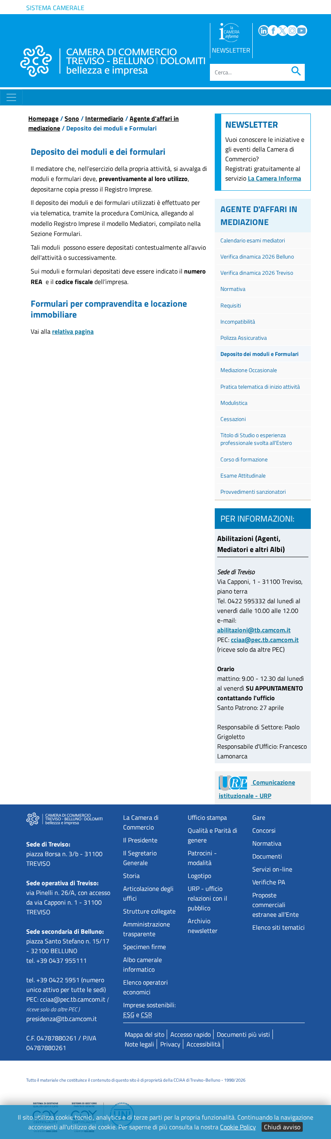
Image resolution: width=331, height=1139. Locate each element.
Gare (258, 817)
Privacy (170, 1044)
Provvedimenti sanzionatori (253, 491)
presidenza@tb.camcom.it (61, 1018)
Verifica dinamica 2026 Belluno (257, 256)
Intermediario (104, 118)
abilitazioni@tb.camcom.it (254, 630)
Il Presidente (140, 840)
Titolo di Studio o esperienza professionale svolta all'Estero (256, 439)
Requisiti (230, 305)
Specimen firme (144, 947)
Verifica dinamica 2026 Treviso (256, 272)
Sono (72, 118)
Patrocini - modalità (202, 857)
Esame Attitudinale (243, 475)
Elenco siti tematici (278, 927)
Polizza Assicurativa (243, 337)
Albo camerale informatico (142, 964)
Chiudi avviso (282, 1127)
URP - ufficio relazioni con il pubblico (207, 898)
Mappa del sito (144, 1034)
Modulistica (233, 402)
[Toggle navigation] (11, 97)
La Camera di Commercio (141, 822)
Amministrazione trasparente (146, 929)
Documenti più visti (243, 1034)
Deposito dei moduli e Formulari (259, 353)
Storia (131, 875)
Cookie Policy (238, 1127)
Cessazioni (233, 419)
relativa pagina (73, 331)
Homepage (43, 118)
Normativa (232, 288)
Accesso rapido (190, 1034)
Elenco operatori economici (145, 987)
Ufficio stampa (207, 817)
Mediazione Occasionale (248, 370)
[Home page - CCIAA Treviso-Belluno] (112, 61)
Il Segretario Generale (140, 857)
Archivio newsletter (203, 925)
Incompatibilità (237, 321)
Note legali (139, 1044)
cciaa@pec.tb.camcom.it (265, 639)
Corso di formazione (244, 459)
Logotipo (199, 875)
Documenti (267, 856)
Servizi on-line (272, 869)
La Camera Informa (274, 178)
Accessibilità (203, 1044)
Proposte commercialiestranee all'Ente (275, 904)
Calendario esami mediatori (252, 240)
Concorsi (264, 830)
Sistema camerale (55, 8)
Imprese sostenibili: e (149, 1009)
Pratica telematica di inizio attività (260, 386)
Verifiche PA (268, 882)
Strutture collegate (149, 911)
